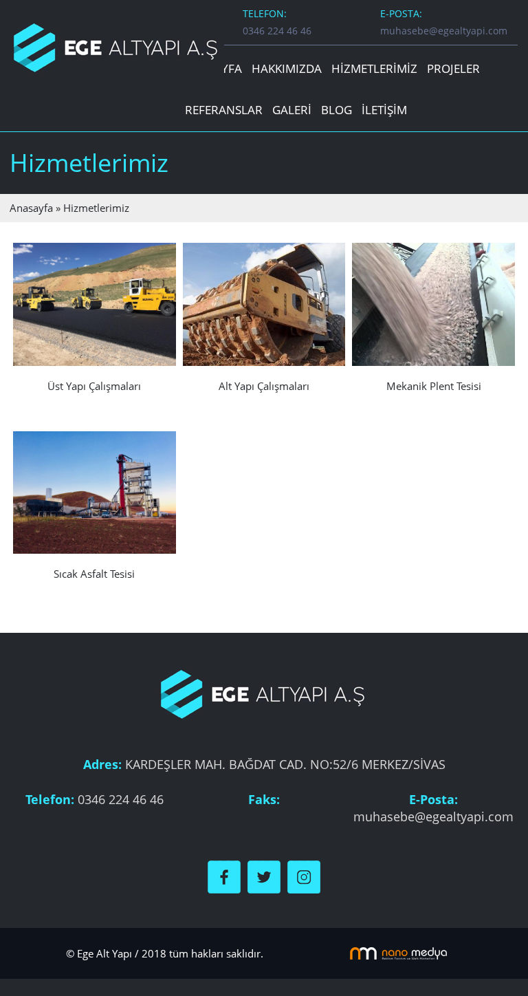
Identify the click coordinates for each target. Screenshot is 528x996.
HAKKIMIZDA (287, 68)
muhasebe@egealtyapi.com (443, 30)
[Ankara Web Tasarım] (398, 952)
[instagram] (303, 875)
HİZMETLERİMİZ (374, 68)
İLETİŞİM (384, 110)
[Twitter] (264, 875)
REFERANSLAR (224, 110)
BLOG (336, 110)
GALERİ (291, 110)
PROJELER (453, 68)
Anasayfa (31, 208)
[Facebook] (224, 875)
